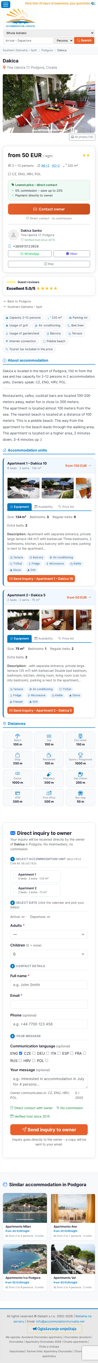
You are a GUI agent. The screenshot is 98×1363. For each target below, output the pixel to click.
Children (25, 945)
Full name (20, 975)
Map (51, 264)
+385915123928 (26, 246)
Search (85, 40)
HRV (27, 1060)
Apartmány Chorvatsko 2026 (43, 1341)
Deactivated (17, 1351)
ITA (54, 1053)
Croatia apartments (75, 1341)
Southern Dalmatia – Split (20, 50)
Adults (17, 925)
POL (41, 1060)
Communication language (40, 1046)
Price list (68, 506)
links (39, 1351)
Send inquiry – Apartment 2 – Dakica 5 (42, 710)
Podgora (47, 50)
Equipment (21, 506)
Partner (31, 1351)
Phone (23, 1015)
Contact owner (52, 209)
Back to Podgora (19, 301)
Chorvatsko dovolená (77, 1337)
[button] (49, 286)
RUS (14, 1060)
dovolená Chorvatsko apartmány (41, 1337)
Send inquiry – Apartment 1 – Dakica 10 (43, 579)
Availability (45, 506)
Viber (73, 253)
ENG (14, 1053)
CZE (28, 1053)
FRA (79, 1053)
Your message (30, 1069)
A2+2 (56, 165)
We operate (13, 1337)
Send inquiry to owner (52, 1129)
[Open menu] (5, 4)
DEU (41, 1053)
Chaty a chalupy (49, 1346)
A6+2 (45, 165)
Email (16, 995)
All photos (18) (84, 137)
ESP (66, 1053)
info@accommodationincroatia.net (60, 1321)
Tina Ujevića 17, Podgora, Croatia (32, 67)
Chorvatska (16, 1341)
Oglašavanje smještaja (56, 1328)
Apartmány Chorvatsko (58, 1351)
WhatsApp (31, 253)
